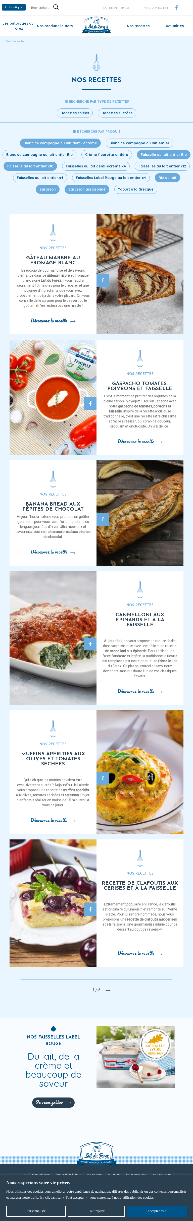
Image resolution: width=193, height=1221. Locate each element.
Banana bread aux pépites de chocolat (53, 507)
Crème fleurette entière (106, 154)
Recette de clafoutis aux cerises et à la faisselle (140, 886)
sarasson (72, 795)
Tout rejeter (96, 1211)
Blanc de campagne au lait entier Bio (39, 154)
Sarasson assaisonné (87, 189)
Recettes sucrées (117, 113)
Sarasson (47, 189)
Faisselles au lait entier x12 (162, 166)
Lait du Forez (51, 280)
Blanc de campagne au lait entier (139, 143)
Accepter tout (156, 1211)
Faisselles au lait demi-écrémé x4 (96, 166)
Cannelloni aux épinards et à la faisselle (140, 620)
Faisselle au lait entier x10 (30, 166)
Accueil (8, 41)
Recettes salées (75, 113)
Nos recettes (138, 26)
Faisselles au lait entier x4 (40, 177)
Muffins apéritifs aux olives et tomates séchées (53, 759)
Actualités (175, 26)
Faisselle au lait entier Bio (164, 154)
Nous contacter (155, 8)
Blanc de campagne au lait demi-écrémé (60, 143)
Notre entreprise (116, 8)
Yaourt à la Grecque (136, 189)
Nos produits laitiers (55, 26)
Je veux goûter (49, 1102)
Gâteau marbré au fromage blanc (53, 261)
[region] (96, 1198)
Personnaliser (36, 1211)
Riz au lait (167, 177)
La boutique (14, 7)
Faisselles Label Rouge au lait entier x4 (111, 177)
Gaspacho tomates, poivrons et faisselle (139, 386)
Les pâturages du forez (36, 1174)
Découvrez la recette (49, 320)
